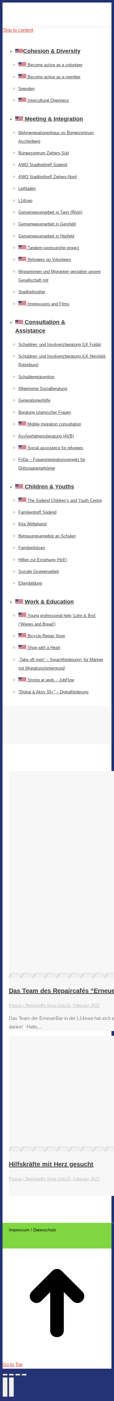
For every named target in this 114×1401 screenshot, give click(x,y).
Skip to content (18, 30)
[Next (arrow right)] (11, 1387)
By (53, 1005)
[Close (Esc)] (5, 1375)
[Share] (11, 1375)
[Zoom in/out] (24, 1375)
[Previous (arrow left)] (5, 1387)
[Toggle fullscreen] (17, 1375)
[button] (50, 40)
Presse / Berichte (25, 1005)
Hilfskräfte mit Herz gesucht (51, 1164)
